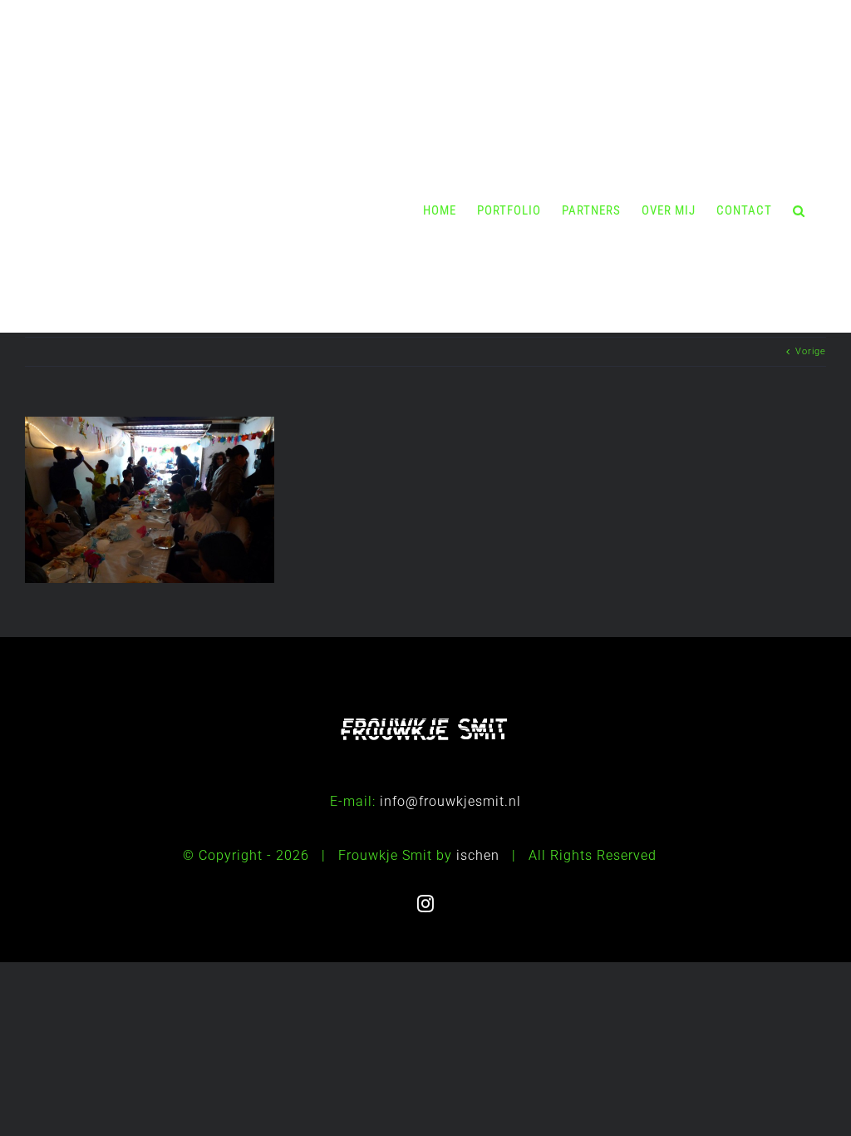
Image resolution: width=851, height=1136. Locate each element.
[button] (799, 210)
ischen (477, 855)
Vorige (810, 351)
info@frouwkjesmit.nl (450, 801)
